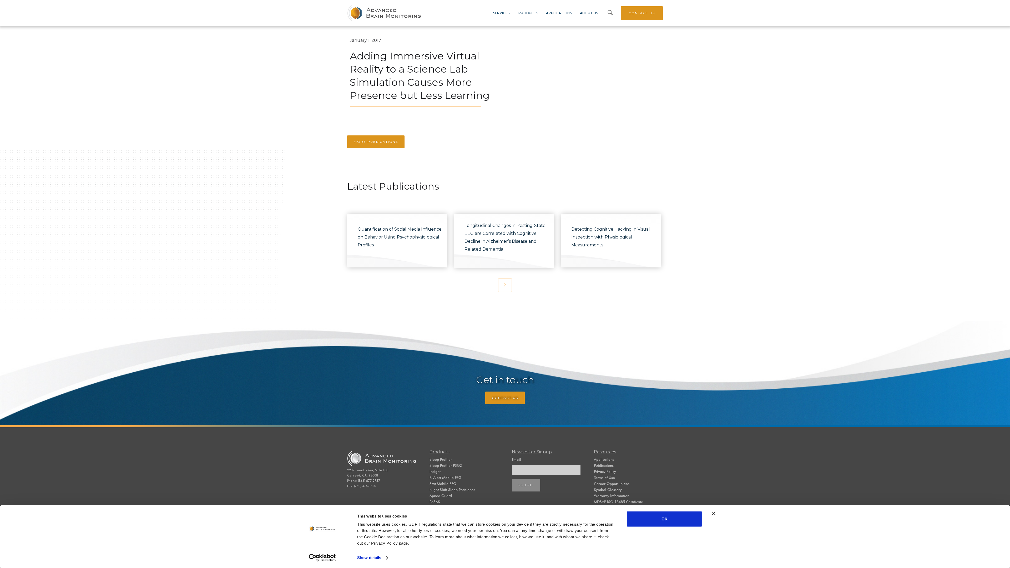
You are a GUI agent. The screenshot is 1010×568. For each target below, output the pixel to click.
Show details (369, 557)
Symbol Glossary (608, 490)
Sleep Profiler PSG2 (446, 465)
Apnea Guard (441, 496)
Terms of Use (604, 477)
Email (516, 460)
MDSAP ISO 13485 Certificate (618, 502)
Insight (435, 471)
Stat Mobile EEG (443, 483)
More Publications (376, 142)
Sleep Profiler (441, 459)
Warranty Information (611, 496)
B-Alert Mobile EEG (445, 477)
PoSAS (435, 502)
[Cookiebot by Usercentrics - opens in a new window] (322, 558)
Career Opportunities (611, 483)
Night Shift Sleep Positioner (452, 490)
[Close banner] (713, 513)
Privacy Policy (605, 471)
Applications (604, 459)
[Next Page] (505, 285)
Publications (604, 465)
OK (664, 519)
